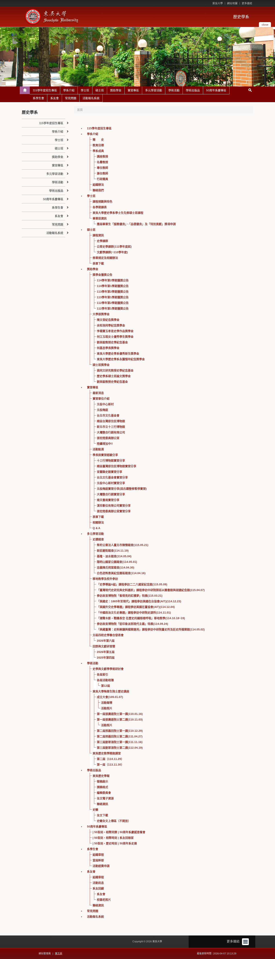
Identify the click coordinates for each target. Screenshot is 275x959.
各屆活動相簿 (105, 680)
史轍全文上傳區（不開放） (114, 820)
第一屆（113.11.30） (110, 764)
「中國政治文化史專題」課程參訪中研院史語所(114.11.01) (134, 612)
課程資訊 (98, 235)
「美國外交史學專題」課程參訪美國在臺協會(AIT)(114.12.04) (136, 606)
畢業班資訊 (100, 218)
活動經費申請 (101, 866)
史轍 (95, 809)
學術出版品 (193, 90)
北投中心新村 (105, 404)
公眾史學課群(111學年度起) (114, 246)
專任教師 (102, 167)
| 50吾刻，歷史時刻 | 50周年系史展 (115, 843)
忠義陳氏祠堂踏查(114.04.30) (115, 567)
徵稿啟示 (102, 781)
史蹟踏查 (98, 539)
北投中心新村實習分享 (111, 483)
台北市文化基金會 (108, 415)
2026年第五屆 (106, 652)
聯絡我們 (98, 190)
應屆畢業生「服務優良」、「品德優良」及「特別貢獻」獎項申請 (136, 224)
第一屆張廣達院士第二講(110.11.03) (120, 719)
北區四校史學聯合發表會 (108, 635)
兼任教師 (102, 173)
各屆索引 (102, 674)
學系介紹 (68, 90)
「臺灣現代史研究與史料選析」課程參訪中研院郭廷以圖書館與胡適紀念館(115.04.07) (151, 590)
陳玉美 (58, 953)
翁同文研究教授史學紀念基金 (115, 370)
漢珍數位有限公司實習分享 (114, 505)
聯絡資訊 (102, 804)
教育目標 (98, 145)
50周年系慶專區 (216, 90)
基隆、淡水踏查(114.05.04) (114, 556)
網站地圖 (232, 3)
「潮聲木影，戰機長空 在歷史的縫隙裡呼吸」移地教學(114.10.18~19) (141, 618)
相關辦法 (98, 522)
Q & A (96, 528)
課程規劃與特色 (102, 201)
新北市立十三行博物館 (111, 426)
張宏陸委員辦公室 (108, 438)
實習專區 (133, 90)
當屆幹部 (98, 860)
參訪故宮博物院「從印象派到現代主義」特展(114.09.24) (132, 623)
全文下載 (102, 815)
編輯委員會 (104, 792)
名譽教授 (102, 162)
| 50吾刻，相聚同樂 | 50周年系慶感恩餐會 (119, 832)
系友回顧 (98, 888)
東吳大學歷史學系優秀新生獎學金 (118, 353)
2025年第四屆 (106, 657)
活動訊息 (98, 882)
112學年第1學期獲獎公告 (113, 308)
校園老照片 (104, 899)
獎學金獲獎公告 (102, 274)
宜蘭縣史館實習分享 (109, 471)
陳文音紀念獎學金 (108, 319)
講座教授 (102, 156)
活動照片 (106, 708)
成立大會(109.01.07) (110, 697)
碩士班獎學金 (101, 364)
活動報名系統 (91, 98)
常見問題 (70, 98)
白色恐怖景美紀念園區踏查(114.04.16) (121, 573)
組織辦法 (98, 184)
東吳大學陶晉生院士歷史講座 (111, 691)
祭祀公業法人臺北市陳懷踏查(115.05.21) (122, 545)
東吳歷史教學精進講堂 (107, 753)
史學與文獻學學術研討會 (108, 668)
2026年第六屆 (106, 640)
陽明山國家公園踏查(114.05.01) (117, 561)
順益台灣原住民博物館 (111, 421)
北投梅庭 (102, 409)
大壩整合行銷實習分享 (111, 494)
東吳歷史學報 (101, 775)
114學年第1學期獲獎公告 (113, 286)
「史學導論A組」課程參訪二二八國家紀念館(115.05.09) (132, 584)
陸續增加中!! (105, 443)
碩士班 (99, 90)
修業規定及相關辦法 (105, 257)
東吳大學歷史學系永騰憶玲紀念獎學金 (121, 359)
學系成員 (98, 150)
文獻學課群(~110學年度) (112, 252)
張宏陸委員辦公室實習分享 (114, 511)
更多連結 (247, 3)
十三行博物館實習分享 (111, 460)
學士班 (85, 90)
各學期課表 (100, 207)
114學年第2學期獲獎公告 (113, 280)
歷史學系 (241, 17)
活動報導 (106, 702)
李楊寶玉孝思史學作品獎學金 (115, 331)
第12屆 (105, 685)
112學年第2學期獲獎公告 (113, 302)
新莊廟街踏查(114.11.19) (113, 550)
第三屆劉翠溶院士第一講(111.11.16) (120, 742)
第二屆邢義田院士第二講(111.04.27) (120, 736)
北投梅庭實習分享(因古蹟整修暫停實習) (122, 488)
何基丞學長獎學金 (108, 347)
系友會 (54, 98)
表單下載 (98, 263)
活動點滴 (98, 449)
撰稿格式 (102, 787)
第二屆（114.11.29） (110, 759)
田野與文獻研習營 (104, 646)
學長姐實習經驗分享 (105, 454)
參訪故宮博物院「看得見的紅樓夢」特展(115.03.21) (129, 595)
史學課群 (102, 241)
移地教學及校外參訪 (105, 578)
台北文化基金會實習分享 (112, 477)
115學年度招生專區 (45, 90)
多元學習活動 (153, 90)
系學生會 (38, 98)
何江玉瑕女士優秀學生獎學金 (115, 336)
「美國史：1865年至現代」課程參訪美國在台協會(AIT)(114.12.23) (139, 601)
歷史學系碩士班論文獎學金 (114, 376)
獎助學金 (115, 90)
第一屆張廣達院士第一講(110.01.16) (120, 713)
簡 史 (98, 139)
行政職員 (102, 179)
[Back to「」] (25, 90)
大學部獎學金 (101, 314)
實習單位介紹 (101, 398)
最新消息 (98, 393)
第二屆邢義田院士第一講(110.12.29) (120, 730)
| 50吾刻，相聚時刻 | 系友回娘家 (113, 837)
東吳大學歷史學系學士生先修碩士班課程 (118, 212)
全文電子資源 (105, 798)
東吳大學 (217, 3)
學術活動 (174, 90)
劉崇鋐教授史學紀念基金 (112, 342)
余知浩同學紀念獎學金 (111, 325)
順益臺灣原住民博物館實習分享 (116, 466)
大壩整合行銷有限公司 (111, 432)
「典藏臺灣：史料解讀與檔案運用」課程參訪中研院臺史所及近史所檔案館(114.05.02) (151, 629)
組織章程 (98, 854)
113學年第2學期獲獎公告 (113, 291)
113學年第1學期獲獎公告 (113, 297)
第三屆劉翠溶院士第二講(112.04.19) (120, 747)
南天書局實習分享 (108, 500)
